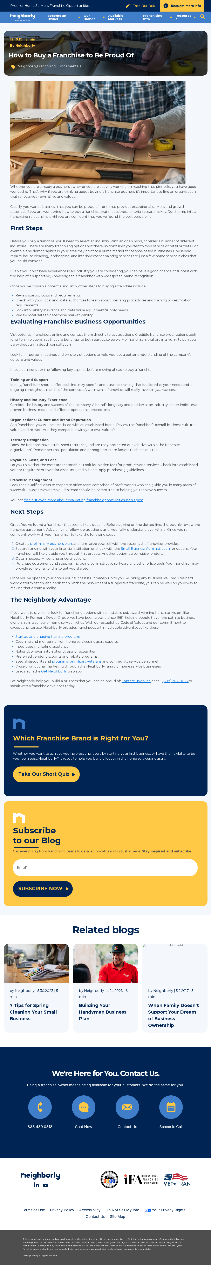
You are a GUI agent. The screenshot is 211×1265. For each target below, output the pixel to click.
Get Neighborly (54, 671)
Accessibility (90, 1210)
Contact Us (95, 1216)
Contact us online (136, 681)
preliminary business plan (51, 544)
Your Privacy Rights (168, 1210)
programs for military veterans (76, 661)
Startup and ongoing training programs (47, 637)
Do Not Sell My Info (122, 1210)
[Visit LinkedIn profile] (36, 1184)
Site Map (117, 1216)
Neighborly (25, 46)
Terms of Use (33, 1210)
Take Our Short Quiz (43, 774)
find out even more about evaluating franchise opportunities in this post (83, 500)
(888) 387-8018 (175, 681)
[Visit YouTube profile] (45, 1184)
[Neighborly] (23, 17)
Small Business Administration (145, 549)
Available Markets (115, 17)
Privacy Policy (62, 1210)
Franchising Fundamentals (59, 66)
